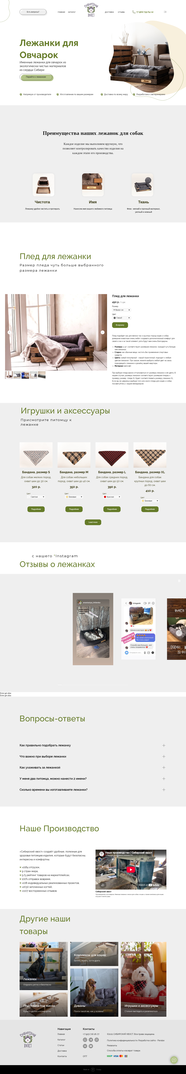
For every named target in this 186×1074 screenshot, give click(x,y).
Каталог (61, 1040)
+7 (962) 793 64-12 (144, 12)
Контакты (62, 1056)
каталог (72, 12)
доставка (109, 12)
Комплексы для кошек (90, 955)
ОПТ (85, 1056)
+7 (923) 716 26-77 (91, 1034)
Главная (61, 1034)
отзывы (121, 12)
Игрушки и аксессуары (141, 1006)
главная (61, 12)
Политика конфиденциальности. (122, 1040)
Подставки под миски (39, 1006)
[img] (165, 12)
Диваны (79, 1006)
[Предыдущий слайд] (9, 332)
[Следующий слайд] (103, 332)
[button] (33, 12)
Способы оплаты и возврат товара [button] (123, 1050)
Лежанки (29, 979)
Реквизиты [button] (112, 1045)
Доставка (62, 1051)
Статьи (61, 1045)
